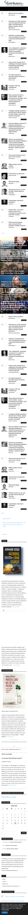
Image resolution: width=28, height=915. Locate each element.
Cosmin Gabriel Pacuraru (14, 69)
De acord (4, 912)
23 (24, 820)
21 (18, 820)
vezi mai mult (16, 665)
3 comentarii (24, 16)
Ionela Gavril (11, 167)
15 (21, 817)
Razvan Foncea (12, 56)
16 (24, 817)
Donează (5, 534)
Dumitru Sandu (12, 79)
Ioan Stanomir (11, 89)
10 (3, 817)
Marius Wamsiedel (12, 175)
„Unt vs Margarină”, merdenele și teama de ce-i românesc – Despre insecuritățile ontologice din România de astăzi (17, 51)
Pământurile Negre (14, 181)
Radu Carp (11, 149)
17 (3, 820)
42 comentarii (23, 205)
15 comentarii (23, 106)
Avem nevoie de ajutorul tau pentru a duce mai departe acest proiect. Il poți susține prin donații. (14, 524)
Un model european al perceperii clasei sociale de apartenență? (17, 76)
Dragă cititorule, (6, 518)
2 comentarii (24, 44)
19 (11, 820)
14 (18, 817)
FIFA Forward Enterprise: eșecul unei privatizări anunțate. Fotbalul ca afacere (17, 224)
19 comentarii (23, 218)
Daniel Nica (11, 203)
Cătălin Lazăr (11, 133)
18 (7, 820)
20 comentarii (23, 160)
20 (15, 820)
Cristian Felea (11, 227)
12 (11, 817)
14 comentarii (23, 58)
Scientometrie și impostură (16, 173)
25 (7, 823)
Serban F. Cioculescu (13, 117)
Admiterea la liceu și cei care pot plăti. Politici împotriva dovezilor (17, 191)
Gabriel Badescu (12, 194)
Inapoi (2, 233)
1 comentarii (24, 31)
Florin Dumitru (12, 158)
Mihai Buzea (11, 183)
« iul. (2, 828)
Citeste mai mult (12, 785)
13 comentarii (23, 151)
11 (7, 817)
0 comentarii (24, 81)
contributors (11, 216)
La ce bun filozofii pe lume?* (11, 758)
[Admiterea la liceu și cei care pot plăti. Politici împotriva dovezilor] (14, 271)
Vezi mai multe (15, 606)
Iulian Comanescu (12, 105)
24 (3, 823)
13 (15, 817)
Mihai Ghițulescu (12, 42)
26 (11, 823)
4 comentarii (24, 169)
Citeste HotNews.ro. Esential (8, 797)
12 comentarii (23, 119)
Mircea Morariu (12, 15)
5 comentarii (24, 135)
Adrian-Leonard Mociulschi (14, 29)
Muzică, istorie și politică (16, 13)
